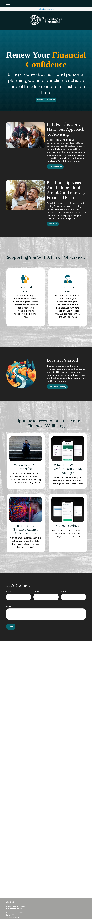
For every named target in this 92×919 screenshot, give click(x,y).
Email (36, 591)
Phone (64, 591)
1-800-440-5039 (18, 906)
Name (9, 591)
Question (10, 606)
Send (10, 626)
